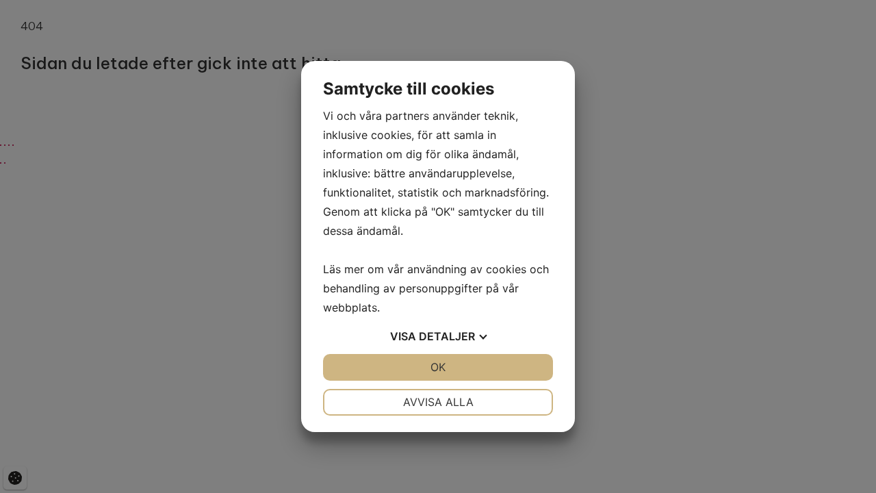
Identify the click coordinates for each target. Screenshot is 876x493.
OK (438, 367)
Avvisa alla (438, 402)
